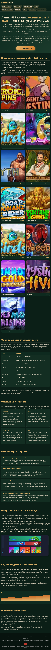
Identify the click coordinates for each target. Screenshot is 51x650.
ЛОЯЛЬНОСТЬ (32, 9)
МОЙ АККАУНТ (41, 9)
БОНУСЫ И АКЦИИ (6, 6)
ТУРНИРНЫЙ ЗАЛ (28, 6)
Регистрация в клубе (25, 48)
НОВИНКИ (17, 9)
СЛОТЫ (24, 9)
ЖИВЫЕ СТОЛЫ (17, 6)
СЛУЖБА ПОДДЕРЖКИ (7, 9)
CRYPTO (36, 6)
